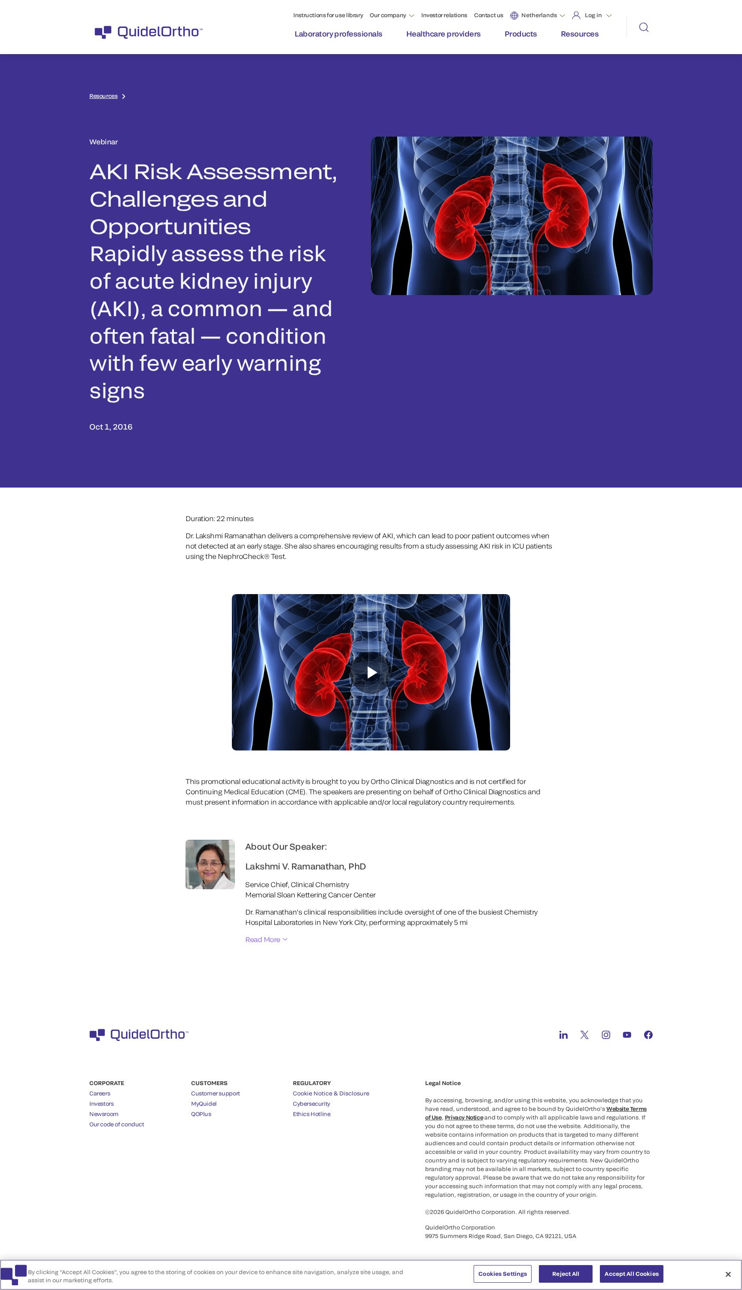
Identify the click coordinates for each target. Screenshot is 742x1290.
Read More (262, 939)
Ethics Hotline (312, 1113)
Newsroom (104, 1113)
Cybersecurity (311, 1103)
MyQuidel (204, 1103)
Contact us (488, 15)
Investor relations (444, 15)
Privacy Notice (464, 1117)
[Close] (728, 1274)
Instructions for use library (328, 15)
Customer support (215, 1093)
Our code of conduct (116, 1124)
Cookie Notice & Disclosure (331, 1093)
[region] (371, 1275)
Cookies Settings (502, 1273)
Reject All (565, 1273)
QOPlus (201, 1113)
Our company (388, 15)
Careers (99, 1093)
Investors (101, 1103)
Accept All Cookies (631, 1273)
